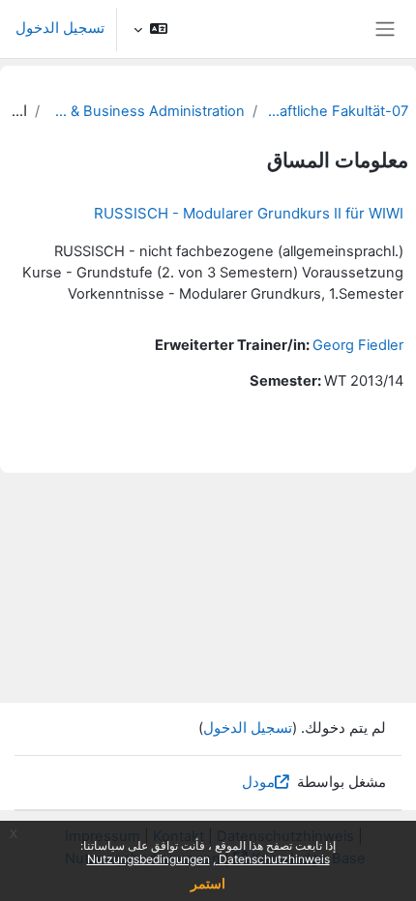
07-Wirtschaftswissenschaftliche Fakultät (336, 111)
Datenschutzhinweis (273, 859)
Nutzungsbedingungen (148, 859)
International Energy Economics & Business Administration (145, 111)
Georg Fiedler (357, 345)
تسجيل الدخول (59, 28)
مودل (258, 782)
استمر (208, 883)
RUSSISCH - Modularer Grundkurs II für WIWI (248, 213)
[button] (150, 29)
